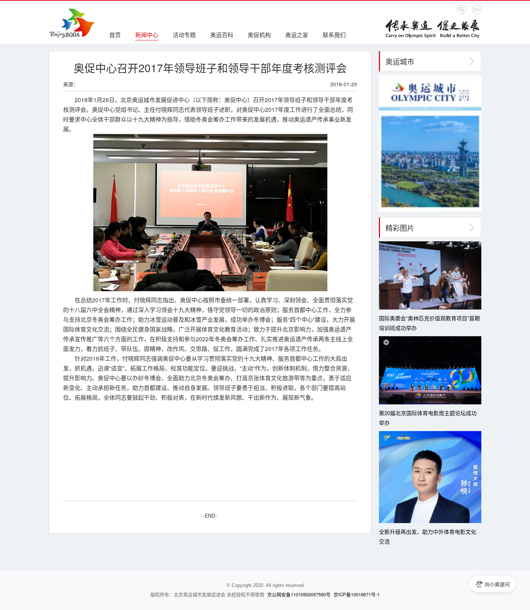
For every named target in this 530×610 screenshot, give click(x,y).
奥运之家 (296, 35)
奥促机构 (259, 35)
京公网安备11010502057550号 (299, 594)
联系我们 (334, 35)
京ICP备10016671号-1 (357, 594)
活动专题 (184, 35)
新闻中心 (146, 35)
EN (476, 9)
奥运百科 (221, 35)
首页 (115, 35)
